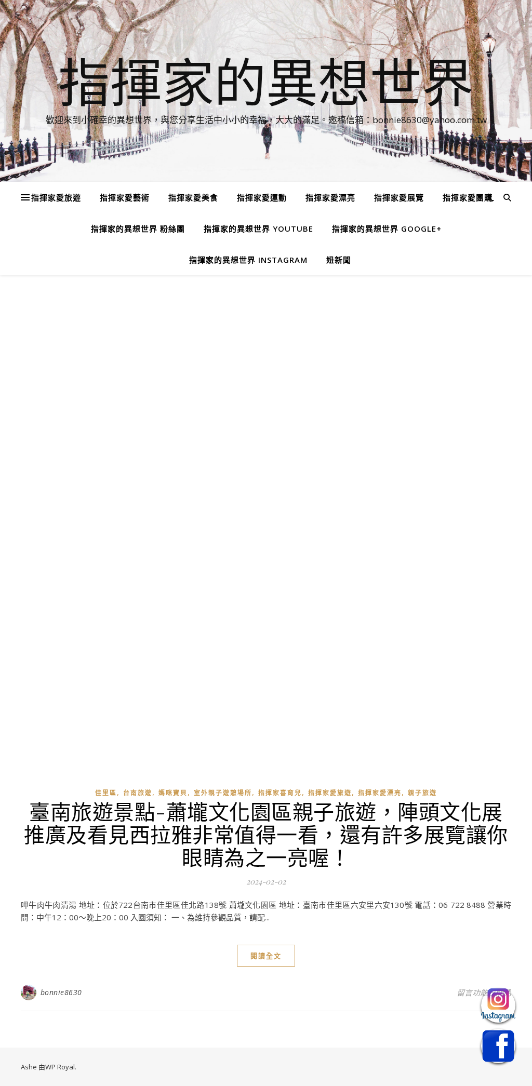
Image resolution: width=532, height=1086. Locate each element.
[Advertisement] (266, 373)
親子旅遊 (422, 792)
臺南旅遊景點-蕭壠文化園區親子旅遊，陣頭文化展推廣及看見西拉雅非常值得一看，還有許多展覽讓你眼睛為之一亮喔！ (266, 833)
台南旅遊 (137, 792)
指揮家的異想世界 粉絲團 (138, 228)
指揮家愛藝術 (125, 197)
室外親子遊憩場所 (223, 792)
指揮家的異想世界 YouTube (258, 228)
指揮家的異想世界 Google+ (387, 228)
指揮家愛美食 (193, 197)
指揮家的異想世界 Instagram (248, 259)
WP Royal (60, 1066)
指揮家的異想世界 (266, 82)
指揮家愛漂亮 (330, 197)
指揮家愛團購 (468, 197)
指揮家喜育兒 (280, 792)
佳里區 (106, 792)
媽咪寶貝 (173, 792)
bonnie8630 (61, 992)
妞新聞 (338, 259)
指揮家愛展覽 (399, 197)
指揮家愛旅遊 (56, 197)
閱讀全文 (266, 955)
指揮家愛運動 (262, 197)
